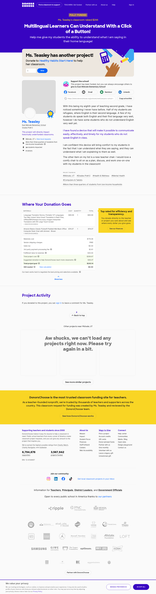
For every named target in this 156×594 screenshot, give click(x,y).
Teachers (55, 490)
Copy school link (125, 98)
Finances (83, 442)
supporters (28, 453)
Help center (122, 434)
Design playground (125, 445)
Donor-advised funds (106, 442)
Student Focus (85, 439)
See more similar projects (78, 382)
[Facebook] (63, 479)
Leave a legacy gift (106, 453)
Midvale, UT (69, 176)
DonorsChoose (28, 5)
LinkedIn (126, 92)
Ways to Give (105, 430)
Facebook (72, 92)
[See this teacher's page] (30, 113)
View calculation (45, 267)
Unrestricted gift (105, 456)
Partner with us (91, 5)
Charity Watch (63, 445)
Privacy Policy (37, 591)
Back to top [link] (79, 315)
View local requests (43, 139)
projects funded (57, 453)
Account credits (105, 436)
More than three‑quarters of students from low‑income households (93, 184)
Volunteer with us (105, 450)
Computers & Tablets (73, 180)
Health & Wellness (101, 176)
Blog (125, 439)
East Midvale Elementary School (34, 125)
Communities (123, 436)
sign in (59, 303)
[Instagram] (48, 479)
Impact (82, 436)
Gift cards (102, 439)
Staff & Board (85, 445)
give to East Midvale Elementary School (88, 86)
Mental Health (119, 176)
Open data (122, 442)
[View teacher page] (39, 97)
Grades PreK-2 (84, 176)
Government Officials (110, 490)
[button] (98, 98)
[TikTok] (70, 479)
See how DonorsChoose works (78, 416)
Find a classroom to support (49, 5)
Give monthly (103, 447)
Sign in (131, 5)
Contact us (122, 447)
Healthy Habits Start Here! (56, 60)
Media (120, 439)
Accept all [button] (141, 587)
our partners (105, 496)
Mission (82, 434)
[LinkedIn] (56, 479)
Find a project (104, 434)
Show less (58, 279)
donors (29, 150)
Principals (67, 490)
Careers (82, 447)
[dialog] (78, 587)
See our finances (116, 229)
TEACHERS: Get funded (73, 5)
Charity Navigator (28, 447)
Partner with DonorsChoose (78, 573)
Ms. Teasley (31, 122)
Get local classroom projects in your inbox (96, 479)
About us (104, 5)
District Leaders (83, 490)
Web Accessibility (86, 450)
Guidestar (42, 447)
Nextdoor (108, 92)
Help (113, 5)
